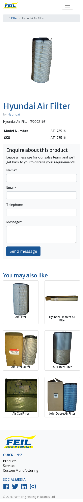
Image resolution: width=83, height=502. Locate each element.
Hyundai (13, 114)
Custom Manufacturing (20, 470)
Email (11, 187)
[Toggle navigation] (67, 6)
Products (10, 461)
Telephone (14, 204)
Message (14, 222)
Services (9, 465)
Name (11, 170)
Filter (14, 18)
